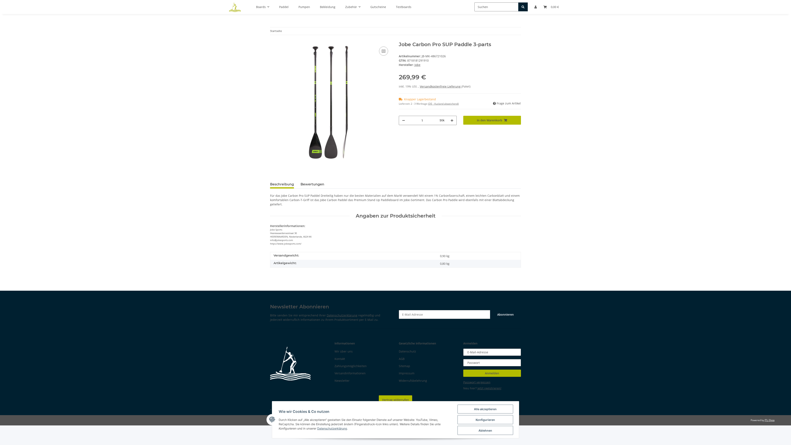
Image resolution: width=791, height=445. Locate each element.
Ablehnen (485, 430)
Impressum (406, 373)
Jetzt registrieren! (489, 388)
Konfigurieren (485, 420)
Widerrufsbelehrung (413, 381)
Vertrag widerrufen (395, 400)
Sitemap (404, 366)
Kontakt (340, 359)
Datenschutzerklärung (342, 315)
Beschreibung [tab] (282, 184)
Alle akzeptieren (485, 409)
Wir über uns (344, 351)
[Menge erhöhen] (451, 120)
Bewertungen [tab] (312, 184)
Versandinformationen (350, 373)
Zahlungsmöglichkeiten (351, 366)
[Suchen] (523, 6)
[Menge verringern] (403, 120)
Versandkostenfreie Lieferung (440, 86)
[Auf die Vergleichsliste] (383, 51)
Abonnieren (505, 314)
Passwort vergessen (476, 382)
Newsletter (342, 381)
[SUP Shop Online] (235, 7)
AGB (402, 359)
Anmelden (492, 373)
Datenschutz (407, 351)
